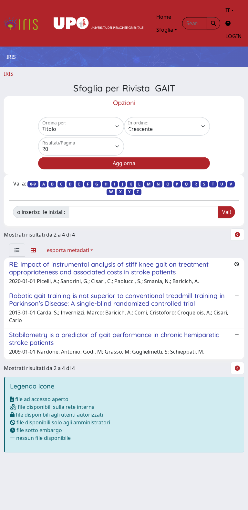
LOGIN (233, 36)
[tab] (17, 250)
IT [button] (227, 10)
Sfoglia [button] (164, 29)
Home (163, 16)
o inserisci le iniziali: (41, 212)
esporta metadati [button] (68, 250)
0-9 (33, 184)
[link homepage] (23, 23)
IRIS (8, 73)
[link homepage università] (98, 23)
